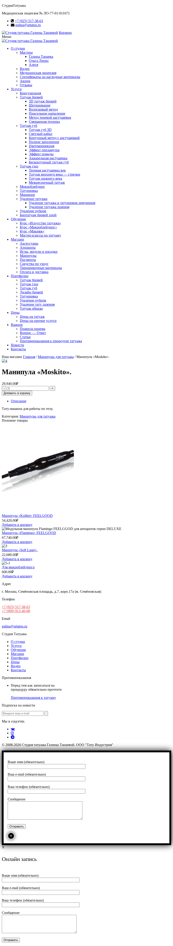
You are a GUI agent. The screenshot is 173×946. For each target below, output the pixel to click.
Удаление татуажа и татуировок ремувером (62, 203)
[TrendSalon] (30, 33)
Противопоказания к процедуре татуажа (51, 341)
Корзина (65, 33)
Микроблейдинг (32, 186)
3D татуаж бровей (43, 101)
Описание (18, 401)
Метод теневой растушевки (50, 117)
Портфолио (19, 276)
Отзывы (26, 85)
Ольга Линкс (39, 61)
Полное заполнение (44, 142)
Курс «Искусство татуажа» (40, 223)
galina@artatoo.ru (28, 25)
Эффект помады (41, 154)
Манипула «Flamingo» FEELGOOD (29, 533)
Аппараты (28, 247)
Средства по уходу (34, 264)
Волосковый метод (43, 109)
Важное (17, 325)
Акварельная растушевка (48, 158)
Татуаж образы (31, 308)
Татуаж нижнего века (45, 178)
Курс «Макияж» (32, 231)
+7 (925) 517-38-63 (29, 21)
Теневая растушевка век (47, 170)
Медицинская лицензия (38, 73)
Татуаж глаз (29, 166)
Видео (25, 69)
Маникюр (27, 195)
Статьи (25, 337)
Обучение (18, 219)
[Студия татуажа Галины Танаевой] (30, 41)
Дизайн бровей (31, 292)
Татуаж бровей (31, 97)
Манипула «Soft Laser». (20, 550)
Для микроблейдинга (18, 567)
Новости (17, 345)
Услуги (16, 89)
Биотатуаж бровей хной (38, 215)
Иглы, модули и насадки (38, 251)
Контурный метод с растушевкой (54, 138)
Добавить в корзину (17, 393)
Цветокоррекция (41, 146)
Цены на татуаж (32, 316)
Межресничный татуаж (47, 182)
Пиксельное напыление (47, 113)
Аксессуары (29, 243)
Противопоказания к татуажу (33, 698)
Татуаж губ (28, 126)
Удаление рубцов (33, 211)
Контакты (18, 349)
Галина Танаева (41, 56)
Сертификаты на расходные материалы (50, 77)
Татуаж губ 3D (40, 130)
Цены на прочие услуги (38, 321)
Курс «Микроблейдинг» (38, 227)
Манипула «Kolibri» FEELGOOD (27, 516)
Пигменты (28, 260)
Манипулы (28, 256)
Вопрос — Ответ (33, 333)
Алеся (33, 65)
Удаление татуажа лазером (49, 207)
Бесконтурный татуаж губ (49, 162)
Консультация (30, 93)
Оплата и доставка (34, 272)
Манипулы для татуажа (56, 357)
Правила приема (32, 329)
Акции (25, 81)
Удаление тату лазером (37, 304)
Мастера (26, 52)
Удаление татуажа (33, 199)
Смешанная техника (44, 121)
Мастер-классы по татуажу (40, 235)
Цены (15, 312)
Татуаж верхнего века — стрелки (54, 174)
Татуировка (29, 191)
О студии (18, 48)
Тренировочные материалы (41, 268)
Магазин (17, 239)
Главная (29, 357)
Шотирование (39, 105)
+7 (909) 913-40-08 (16, 611)
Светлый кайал (40, 134)
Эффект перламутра (44, 150)
